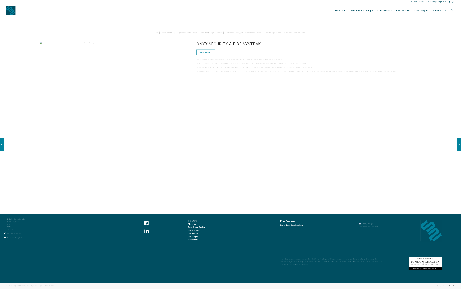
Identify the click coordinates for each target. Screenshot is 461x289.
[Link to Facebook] (449, 2)
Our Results (193, 233)
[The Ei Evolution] (2, 144)
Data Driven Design (196, 227)
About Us (192, 224)
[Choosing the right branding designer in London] (369, 236)
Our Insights (193, 237)
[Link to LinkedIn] (453, 2)
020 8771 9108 (418, 2)
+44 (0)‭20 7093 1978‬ (14, 233)
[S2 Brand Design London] (11, 11)
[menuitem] (340, 11)
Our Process (193, 230)
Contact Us (193, 240)
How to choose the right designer (291, 225)
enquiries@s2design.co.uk (436, 2)
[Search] (452, 11)
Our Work (192, 221)
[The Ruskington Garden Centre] (459, 144)
